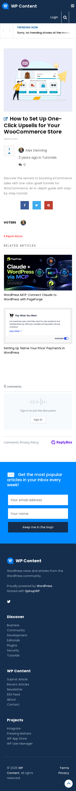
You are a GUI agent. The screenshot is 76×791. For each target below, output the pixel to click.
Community (16, 630)
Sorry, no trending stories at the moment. (45, 33)
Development (17, 635)
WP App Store (17, 738)
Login (54, 17)
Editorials (13, 640)
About (11, 699)
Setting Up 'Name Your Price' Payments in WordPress (34, 350)
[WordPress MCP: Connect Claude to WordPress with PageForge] (38, 272)
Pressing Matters (19, 733)
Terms (64, 768)
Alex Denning (36, 150)
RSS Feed (13, 694)
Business (13, 625)
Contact (13, 704)
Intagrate (14, 728)
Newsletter (15, 689)
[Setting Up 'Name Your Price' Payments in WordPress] (38, 326)
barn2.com (11, 139)
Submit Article (17, 679)
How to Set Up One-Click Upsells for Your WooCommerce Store (33, 125)
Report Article (14, 236)
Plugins (12, 645)
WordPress (44, 586)
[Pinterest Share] (48, 205)
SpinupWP (32, 591)
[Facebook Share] (24, 205)
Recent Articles (18, 684)
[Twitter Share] (37, 205)
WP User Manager (20, 743)
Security (13, 650)
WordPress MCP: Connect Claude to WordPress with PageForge (30, 297)
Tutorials (49, 157)
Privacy (63, 773)
